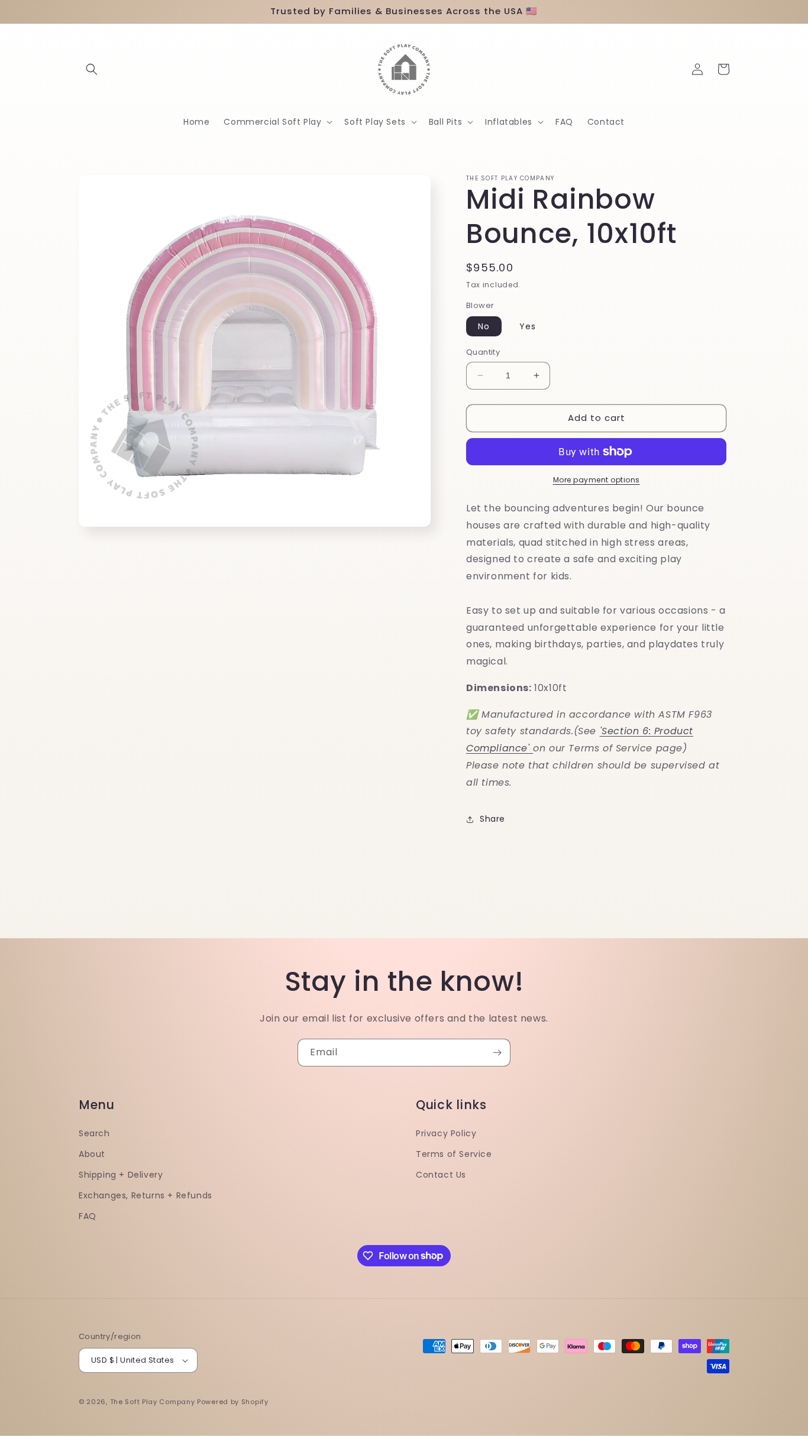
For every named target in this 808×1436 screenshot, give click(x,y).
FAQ (87, 1216)
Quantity (483, 352)
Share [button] (492, 819)
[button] (92, 69)
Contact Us (441, 1175)
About (92, 1154)
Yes (527, 326)
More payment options (596, 480)
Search (94, 1133)
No (484, 326)
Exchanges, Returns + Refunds (145, 1195)
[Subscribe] (497, 1053)
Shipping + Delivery (121, 1175)
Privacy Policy (446, 1133)
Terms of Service (454, 1154)
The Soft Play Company (152, 1401)
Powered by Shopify (233, 1401)
